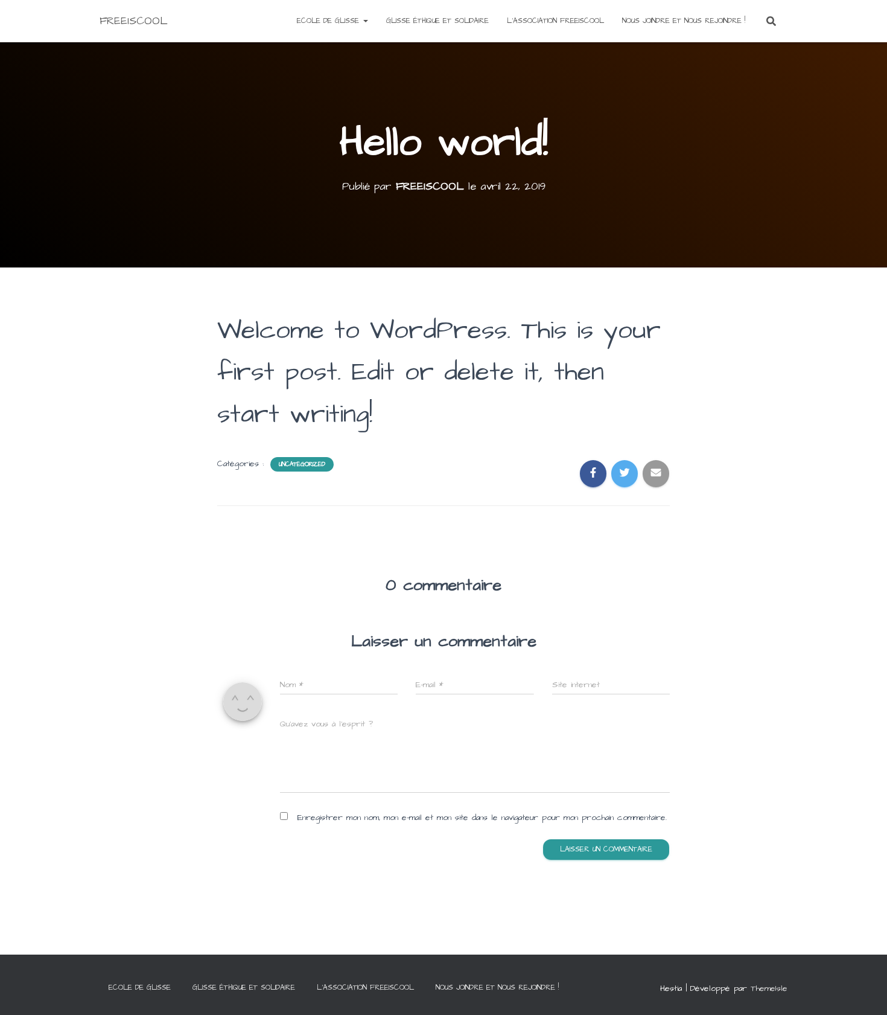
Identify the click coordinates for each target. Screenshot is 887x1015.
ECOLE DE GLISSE (329, 21)
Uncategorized (302, 464)
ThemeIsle (769, 988)
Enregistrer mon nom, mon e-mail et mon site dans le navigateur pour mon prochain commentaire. (482, 818)
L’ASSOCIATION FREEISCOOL (555, 21)
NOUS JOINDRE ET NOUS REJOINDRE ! (683, 21)
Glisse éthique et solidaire (437, 21)
